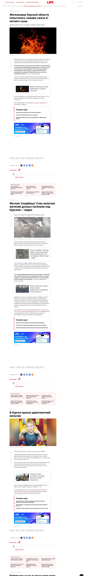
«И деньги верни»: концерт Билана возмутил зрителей (17, 396)
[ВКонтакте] (30, 165)
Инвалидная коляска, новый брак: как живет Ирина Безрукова (32, 397)
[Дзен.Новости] (21, 165)
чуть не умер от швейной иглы (39, 102)
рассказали (31, 73)
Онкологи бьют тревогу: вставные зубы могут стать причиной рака (32, 402)
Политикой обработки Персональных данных (32, 6)
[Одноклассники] (32, 165)
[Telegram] (27, 165)
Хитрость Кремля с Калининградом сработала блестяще (16, 187)
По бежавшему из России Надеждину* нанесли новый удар (48, 187)
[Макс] (24, 165)
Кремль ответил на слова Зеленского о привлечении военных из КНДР (47, 193)
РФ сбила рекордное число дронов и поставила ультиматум (47, 402)
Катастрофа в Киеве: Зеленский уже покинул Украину (31, 187)
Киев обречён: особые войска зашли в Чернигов (32, 192)
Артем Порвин (17, 525)
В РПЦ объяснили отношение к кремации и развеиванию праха (17, 193)
